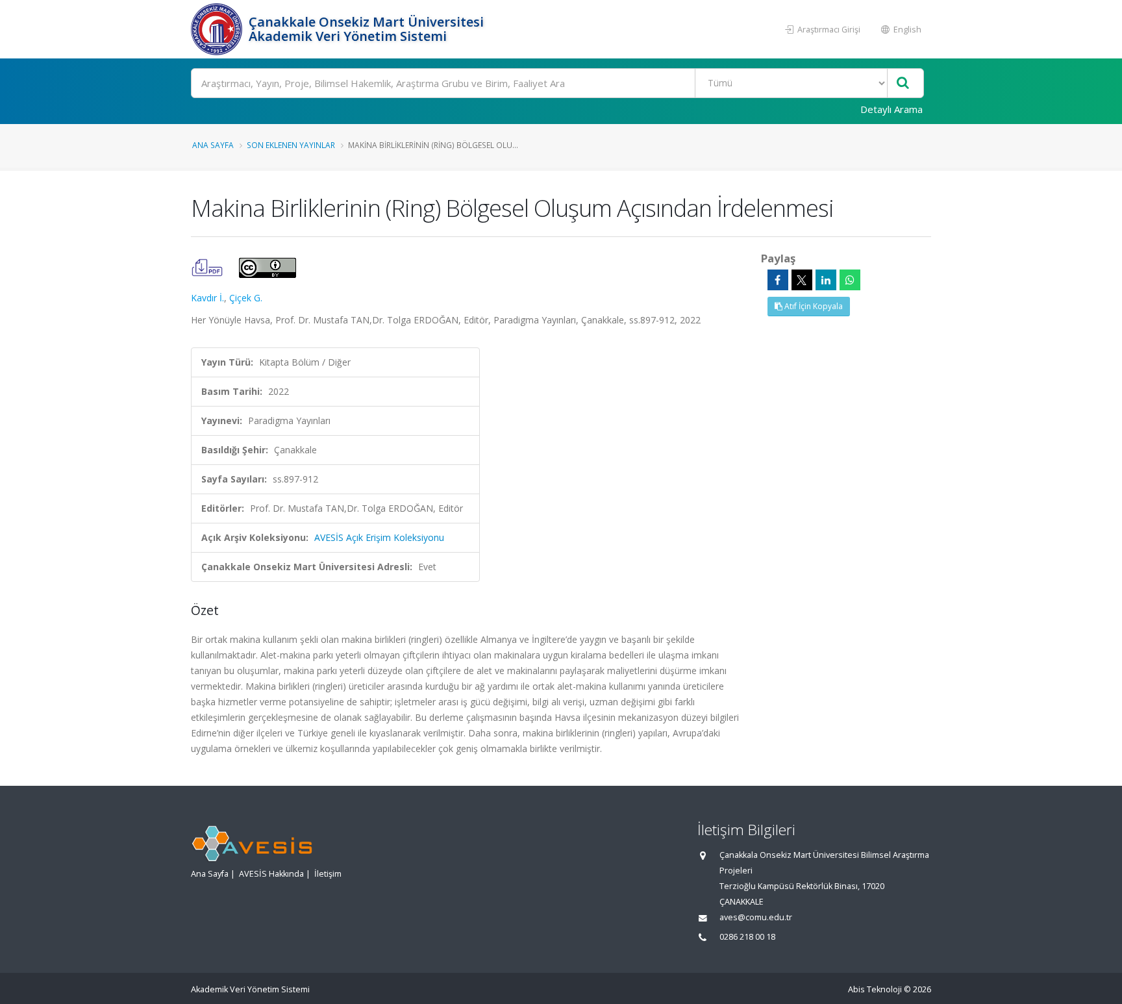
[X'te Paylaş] (802, 280)
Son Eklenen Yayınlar (291, 145)
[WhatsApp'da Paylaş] (850, 280)
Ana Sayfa (213, 145)
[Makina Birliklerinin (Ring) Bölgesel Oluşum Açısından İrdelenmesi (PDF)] (208, 266)
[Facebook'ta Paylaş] (777, 280)
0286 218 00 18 (747, 936)
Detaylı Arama (891, 109)
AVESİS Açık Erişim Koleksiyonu (379, 537)
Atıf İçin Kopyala (812, 306)
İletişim (328, 873)
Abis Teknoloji (875, 989)
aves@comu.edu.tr (755, 917)
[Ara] (902, 83)
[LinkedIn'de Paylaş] (826, 280)
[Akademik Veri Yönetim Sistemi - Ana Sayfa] (218, 29)
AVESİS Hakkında (271, 873)
